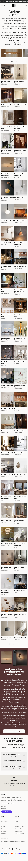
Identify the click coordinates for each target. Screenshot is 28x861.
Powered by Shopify (17, 857)
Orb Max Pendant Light (7, 221)
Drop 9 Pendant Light (7, 409)
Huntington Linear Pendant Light (6, 497)
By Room (3, 829)
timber (8, 692)
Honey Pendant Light (7, 543)
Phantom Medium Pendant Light (19, 568)
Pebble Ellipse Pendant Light (5, 591)
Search (3, 819)
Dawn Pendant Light (6, 431)
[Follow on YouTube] (13, 849)
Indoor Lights (4, 821)
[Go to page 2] (17, 644)
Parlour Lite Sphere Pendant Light (19, 544)
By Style (3, 826)
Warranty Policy (19, 829)
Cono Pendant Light (19, 431)
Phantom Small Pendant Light (18, 174)
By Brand (3, 833)
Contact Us (18, 824)
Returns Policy (18, 831)
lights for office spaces (9, 697)
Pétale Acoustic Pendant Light (5, 339)
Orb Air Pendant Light (20, 105)
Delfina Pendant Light (7, 105)
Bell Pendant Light (19, 452)
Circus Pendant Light (7, 385)
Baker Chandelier (6, 520)
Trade (16, 821)
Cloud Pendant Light (19, 474)
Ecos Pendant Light (19, 590)
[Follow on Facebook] (2, 849)
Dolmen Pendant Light (20, 409)
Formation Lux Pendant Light (5, 174)
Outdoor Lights (5, 824)
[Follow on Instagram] (6, 849)
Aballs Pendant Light (20, 266)
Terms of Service (19, 833)
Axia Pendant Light (6, 243)
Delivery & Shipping (20, 826)
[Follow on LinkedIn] (20, 849)
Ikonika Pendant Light (20, 362)
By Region (3, 831)
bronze (20, 696)
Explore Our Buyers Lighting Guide (14, 731)
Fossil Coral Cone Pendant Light (19, 243)
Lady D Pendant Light (7, 474)
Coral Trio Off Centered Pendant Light (19, 291)
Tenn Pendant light (19, 221)
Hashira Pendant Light (7, 452)
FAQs (16, 819)
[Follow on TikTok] (16, 849)
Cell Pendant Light (19, 197)
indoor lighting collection (15, 722)
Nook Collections (13, 724)
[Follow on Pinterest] (9, 849)
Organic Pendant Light (20, 637)
